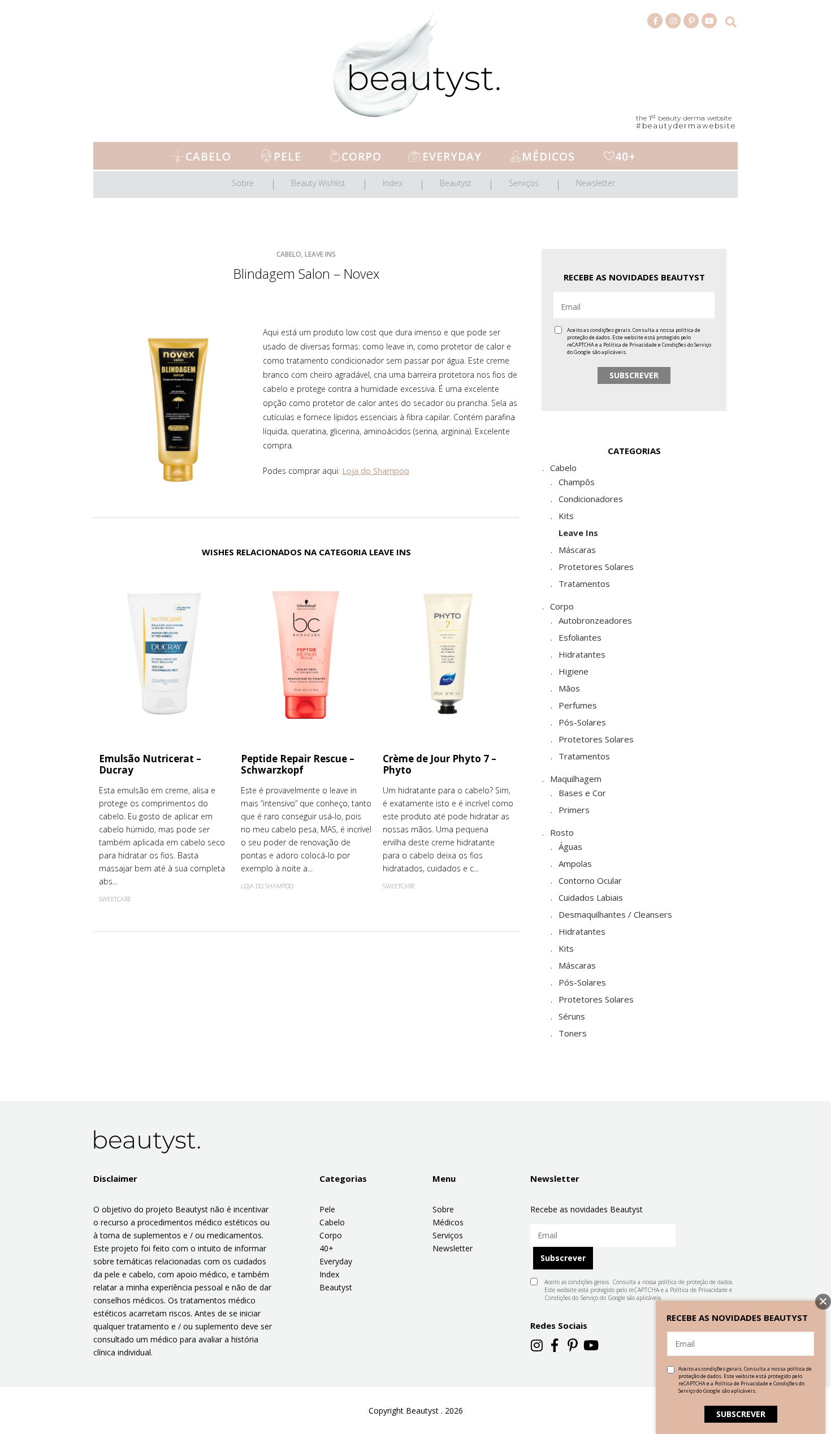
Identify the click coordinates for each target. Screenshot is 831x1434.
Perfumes (578, 705)
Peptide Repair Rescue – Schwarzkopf (297, 764)
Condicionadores (591, 498)
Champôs (577, 481)
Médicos (548, 156)
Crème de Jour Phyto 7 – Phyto (439, 764)
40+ (625, 156)
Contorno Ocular (590, 880)
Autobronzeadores (595, 620)
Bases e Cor (582, 792)
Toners (573, 1033)
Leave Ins (578, 532)
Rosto (562, 832)
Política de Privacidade (630, 344)
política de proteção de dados (695, 1282)
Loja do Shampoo (375, 470)
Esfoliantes (580, 637)
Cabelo (208, 156)
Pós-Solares (582, 722)
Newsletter (595, 183)
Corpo (361, 156)
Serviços (524, 183)
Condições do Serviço (686, 344)
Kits (566, 515)
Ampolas (575, 863)
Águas (570, 846)
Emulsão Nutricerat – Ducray (150, 764)
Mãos (569, 688)
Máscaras (577, 549)
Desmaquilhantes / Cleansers (615, 914)
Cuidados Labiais (591, 897)
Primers (574, 809)
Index (392, 183)
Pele (287, 156)
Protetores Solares (596, 566)
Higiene (573, 671)
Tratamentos (584, 583)
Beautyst (455, 183)
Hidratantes (582, 654)
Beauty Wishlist (318, 183)
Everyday (452, 156)
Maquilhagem (575, 778)
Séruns (572, 1016)
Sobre (243, 183)
